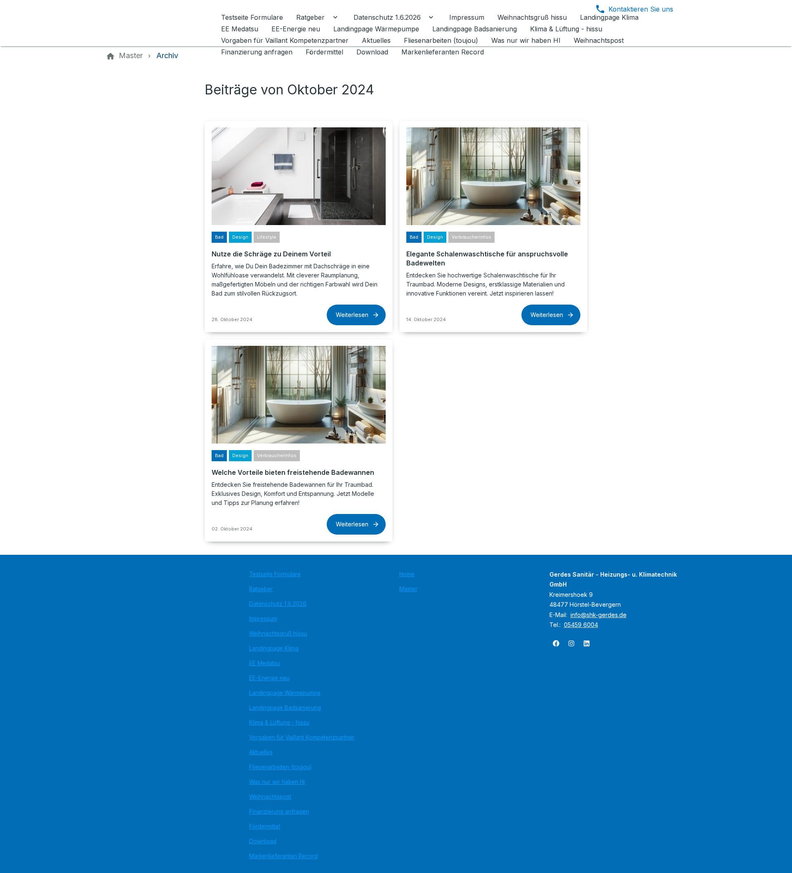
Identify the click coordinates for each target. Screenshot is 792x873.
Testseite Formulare (275, 574)
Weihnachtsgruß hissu (278, 633)
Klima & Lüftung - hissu (279, 722)
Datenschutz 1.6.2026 (277, 604)
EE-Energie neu (269, 678)
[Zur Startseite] (161, 23)
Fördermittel (264, 826)
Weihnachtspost (270, 796)
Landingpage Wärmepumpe (285, 693)
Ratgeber (261, 589)
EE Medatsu (264, 663)
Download (262, 841)
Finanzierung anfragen (279, 811)
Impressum (263, 618)
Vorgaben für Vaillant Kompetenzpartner (301, 737)
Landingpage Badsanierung (285, 707)
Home (407, 574)
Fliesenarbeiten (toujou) (280, 767)
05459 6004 (581, 624)
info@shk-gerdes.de (598, 614)
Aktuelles (261, 752)
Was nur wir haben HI (277, 782)
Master (408, 589)
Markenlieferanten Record (283, 856)
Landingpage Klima (274, 648)
